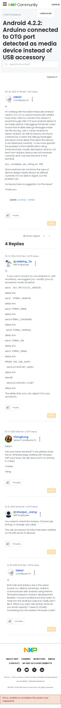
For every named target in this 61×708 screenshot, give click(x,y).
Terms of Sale (30, 677)
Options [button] (51, 77)
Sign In (56, 4)
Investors (39, 659)
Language (45, 13)
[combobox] (30, 64)
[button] (32, 99)
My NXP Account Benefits (37, 663)
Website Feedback (37, 681)
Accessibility (21, 681)
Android (22, 200)
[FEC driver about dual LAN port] (49, 236)
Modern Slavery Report (47, 677)
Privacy (7, 677)
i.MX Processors (12, 14)
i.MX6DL (31, 200)
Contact (14, 663)
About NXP (12, 659)
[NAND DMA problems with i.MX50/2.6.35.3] (44, 236)
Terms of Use (17, 677)
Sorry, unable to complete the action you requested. (25, 699)
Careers (26, 659)
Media (51, 659)
